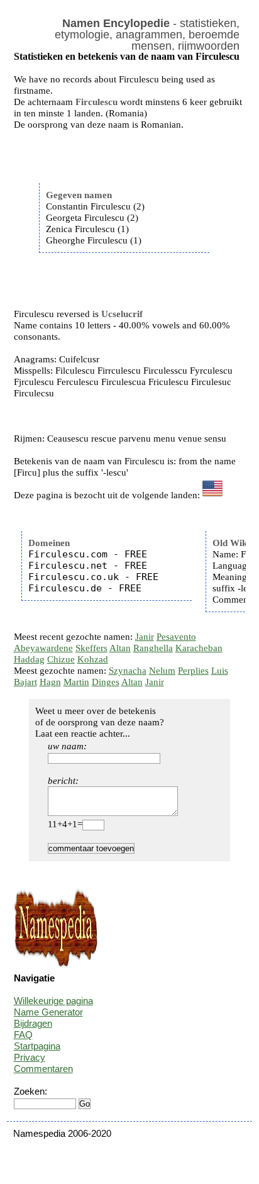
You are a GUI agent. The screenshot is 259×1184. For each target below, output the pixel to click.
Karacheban (199, 648)
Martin (76, 682)
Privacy (29, 1057)
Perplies (193, 671)
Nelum (162, 671)
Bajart (25, 682)
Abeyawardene (43, 648)
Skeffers (91, 648)
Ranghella (153, 648)
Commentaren (43, 1068)
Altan (120, 648)
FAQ (23, 1034)
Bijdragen (33, 1023)
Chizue (61, 659)
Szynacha (127, 671)
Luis (219, 671)
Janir (144, 637)
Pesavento (176, 637)
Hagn (50, 682)
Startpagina (37, 1046)
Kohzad (92, 659)
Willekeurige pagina (53, 1000)
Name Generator (48, 1012)
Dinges (105, 682)
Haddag (29, 659)
